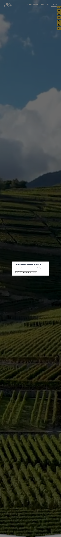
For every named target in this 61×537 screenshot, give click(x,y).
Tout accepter (18, 272)
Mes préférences (33, 272)
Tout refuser (25, 272)
